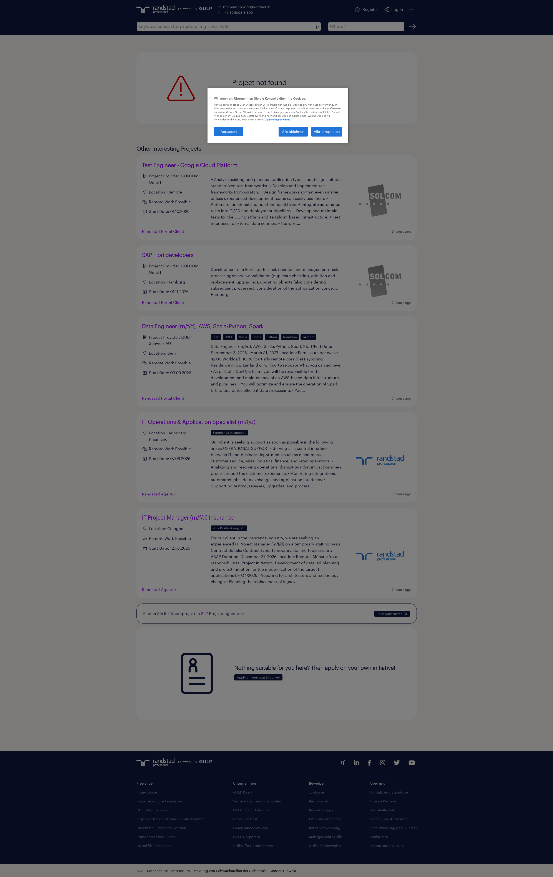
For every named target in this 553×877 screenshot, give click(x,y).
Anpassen (229, 131)
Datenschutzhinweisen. (278, 119)
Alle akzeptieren (327, 131)
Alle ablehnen (293, 131)
